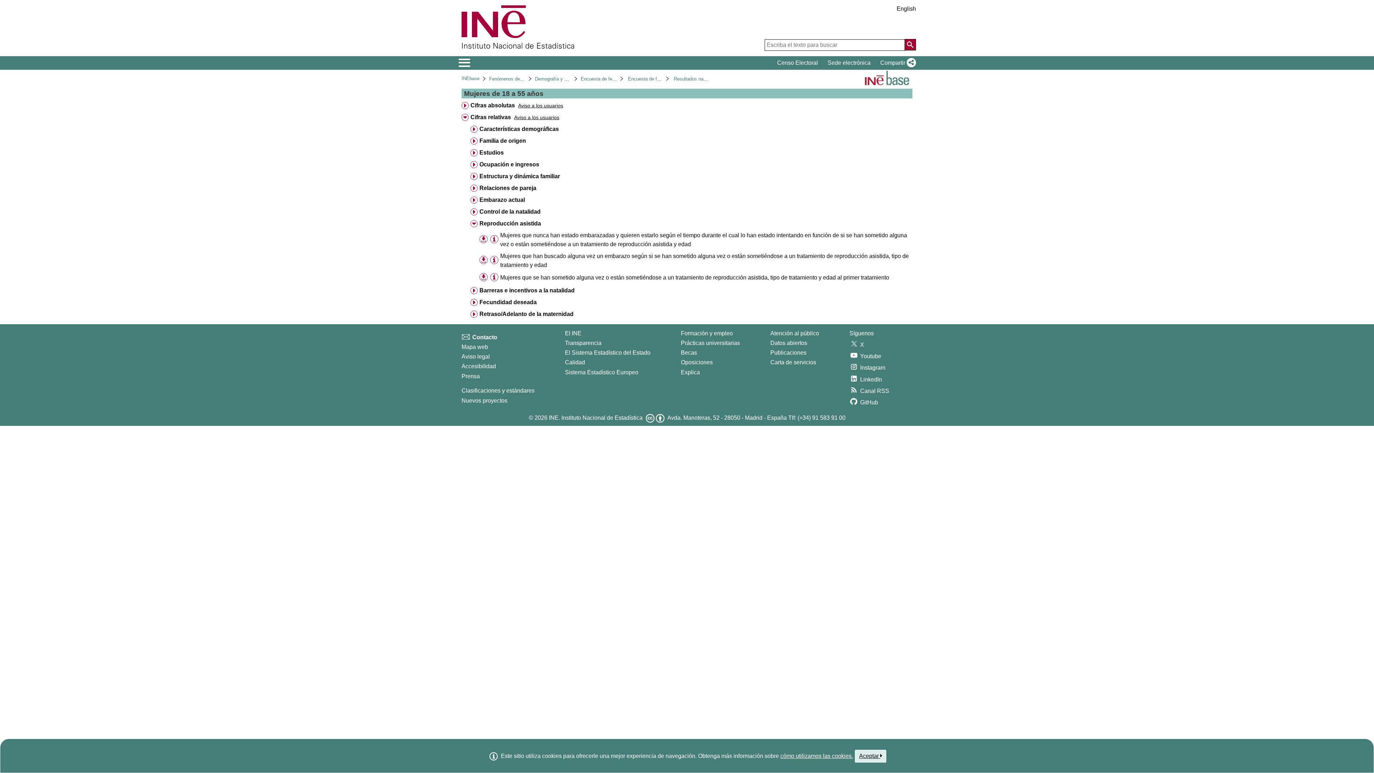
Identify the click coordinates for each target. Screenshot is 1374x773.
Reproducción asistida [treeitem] (510, 223)
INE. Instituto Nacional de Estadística (596, 418)
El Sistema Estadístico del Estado (608, 353)
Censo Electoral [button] (797, 63)
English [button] (906, 9)
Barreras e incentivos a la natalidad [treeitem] (527, 290)
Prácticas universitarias (710, 343)
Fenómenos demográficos (516, 79)
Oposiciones (697, 362)
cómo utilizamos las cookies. (816, 756)
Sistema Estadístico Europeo (601, 372)
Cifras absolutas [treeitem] (493, 105)
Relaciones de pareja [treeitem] (507, 188)
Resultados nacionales (697, 79)
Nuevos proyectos (484, 401)
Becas (689, 353)
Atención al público (794, 333)
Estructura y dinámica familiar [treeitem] (519, 176)
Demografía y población (559, 79)
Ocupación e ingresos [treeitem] (509, 164)
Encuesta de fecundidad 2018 (659, 79)
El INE (573, 333)
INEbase (470, 78)
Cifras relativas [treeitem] (491, 117)
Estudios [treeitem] (491, 153)
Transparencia (583, 343)
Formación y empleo (707, 333)
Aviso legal (476, 357)
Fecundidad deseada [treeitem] (508, 302)
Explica (690, 372)
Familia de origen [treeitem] (502, 141)
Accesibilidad (479, 366)
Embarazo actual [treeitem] (502, 200)
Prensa (471, 376)
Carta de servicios (793, 362)
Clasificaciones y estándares (498, 391)
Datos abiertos (788, 343)
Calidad (575, 362)
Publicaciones (788, 353)
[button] (896, 63)
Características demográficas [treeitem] (519, 129)
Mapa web (475, 347)
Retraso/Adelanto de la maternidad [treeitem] (526, 314)
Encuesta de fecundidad (606, 79)
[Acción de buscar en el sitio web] (910, 44)
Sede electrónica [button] (849, 63)
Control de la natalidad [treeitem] (510, 212)
